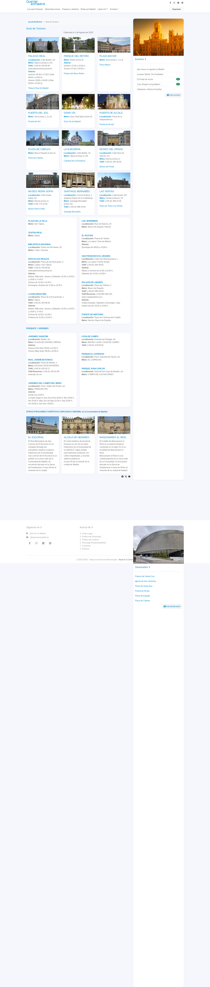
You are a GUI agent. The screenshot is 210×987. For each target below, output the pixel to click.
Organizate (176, 9)
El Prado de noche (145, 79)
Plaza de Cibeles (35, 158)
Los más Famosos (35, 9)
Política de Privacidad (91, 537)
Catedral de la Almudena (74, 161)
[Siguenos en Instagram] (174, 3)
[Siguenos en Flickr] (178, 3)
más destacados (173, 606)
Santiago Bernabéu (72, 212)
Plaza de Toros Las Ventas (111, 206)
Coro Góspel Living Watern (148, 84)
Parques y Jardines (70, 9)
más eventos (174, 95)
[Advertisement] (105, 497)
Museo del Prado (107, 167)
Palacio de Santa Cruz (145, 576)
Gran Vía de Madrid (72, 121)
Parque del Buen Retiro (74, 73)
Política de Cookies (90, 540)
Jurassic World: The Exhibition (150, 74)
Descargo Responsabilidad (94, 543)
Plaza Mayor (105, 65)
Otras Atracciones (52, 9)
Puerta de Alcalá (107, 124)
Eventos (113, 9)
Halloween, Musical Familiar (149, 89)
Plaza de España (142, 596)
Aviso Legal (87, 534)
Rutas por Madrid (88, 9)
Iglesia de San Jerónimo (145, 581)
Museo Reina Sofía (36, 209)
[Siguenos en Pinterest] (182, 3)
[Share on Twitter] (126, 476)
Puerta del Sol (34, 121)
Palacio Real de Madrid (38, 88)
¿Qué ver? (102, 9)
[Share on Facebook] (122, 476)
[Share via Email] (129, 476)
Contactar (86, 546)
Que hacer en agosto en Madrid (150, 69)
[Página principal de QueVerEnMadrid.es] (36, 3)
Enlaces (85, 549)
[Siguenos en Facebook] (171, 3)
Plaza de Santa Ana (143, 586)
